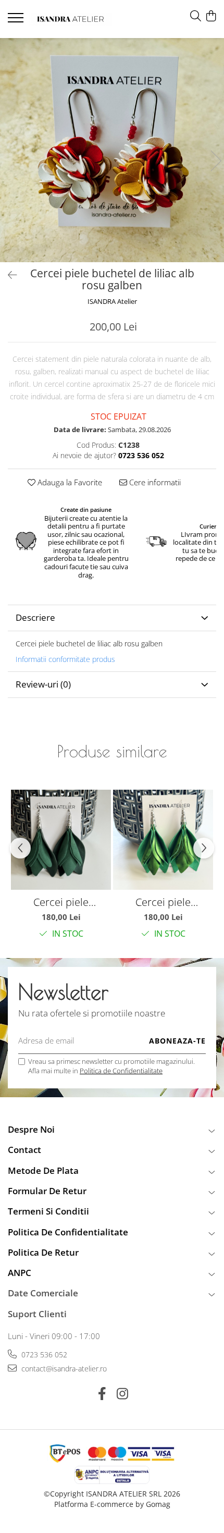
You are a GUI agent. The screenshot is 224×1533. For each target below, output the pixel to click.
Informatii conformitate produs (65, 659)
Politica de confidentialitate (68, 1232)
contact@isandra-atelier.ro (63, 1368)
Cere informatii (154, 482)
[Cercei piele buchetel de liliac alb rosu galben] (112, 150)
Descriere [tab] (35, 617)
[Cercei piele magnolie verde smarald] (61, 840)
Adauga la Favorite (68, 482)
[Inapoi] (8, 275)
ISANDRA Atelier (112, 301)
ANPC (19, 1273)
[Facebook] (102, 1393)
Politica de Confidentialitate (121, 1070)
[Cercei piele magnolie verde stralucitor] (163, 840)
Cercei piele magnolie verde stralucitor (163, 902)
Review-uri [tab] (43, 684)
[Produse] (17, 21)
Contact (24, 1150)
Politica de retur (43, 1252)
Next (215, 160)
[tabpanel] (112, 150)
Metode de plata (43, 1170)
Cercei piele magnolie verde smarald (60, 902)
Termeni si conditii (48, 1211)
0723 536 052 (43, 1354)
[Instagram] (122, 1393)
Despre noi (31, 1129)
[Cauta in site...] (195, 16)
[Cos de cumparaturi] (210, 16)
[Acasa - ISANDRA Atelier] (70, 19)
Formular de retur (47, 1191)
